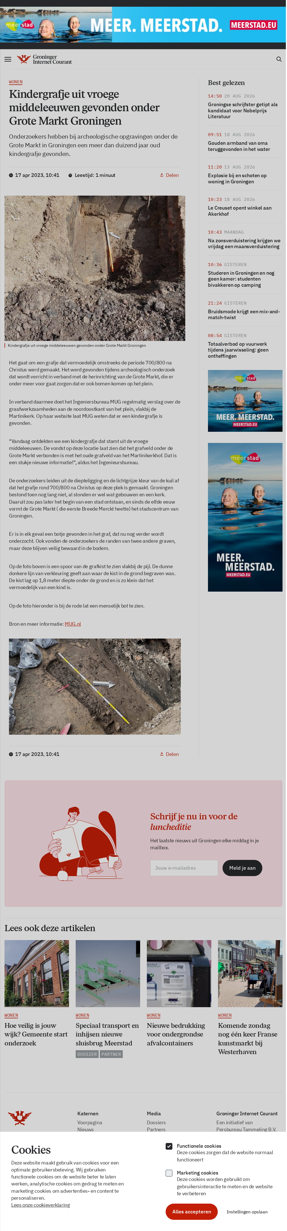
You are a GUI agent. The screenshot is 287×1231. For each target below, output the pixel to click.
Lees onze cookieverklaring (40, 1205)
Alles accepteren (191, 1211)
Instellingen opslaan (247, 1212)
